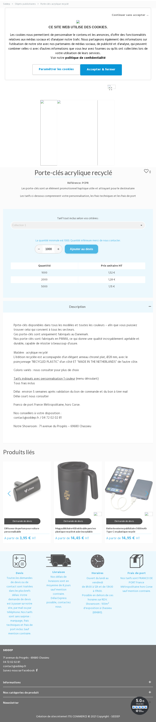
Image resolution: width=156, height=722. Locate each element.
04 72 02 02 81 (63, 333)
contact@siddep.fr (93, 333)
